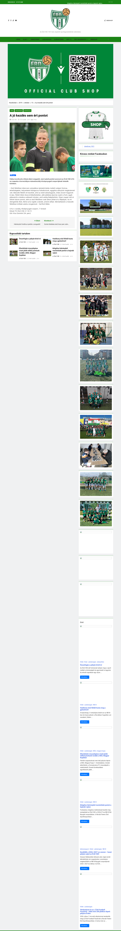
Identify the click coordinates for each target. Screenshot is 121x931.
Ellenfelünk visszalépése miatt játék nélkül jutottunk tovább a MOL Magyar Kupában (94, 756)
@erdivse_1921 (89, 146)
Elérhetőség (59, 39)
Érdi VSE (14, 120)
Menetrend (35, 39)
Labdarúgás (46, 39)
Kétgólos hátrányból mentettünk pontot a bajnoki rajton (84, 2)
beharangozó (84, 849)
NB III (95, 705)
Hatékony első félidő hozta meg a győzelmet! (92, 709)
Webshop (94, 39)
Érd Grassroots (80, 39)
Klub (25, 39)
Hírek (18, 39)
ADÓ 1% (68, 39)
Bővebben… (84, 677)
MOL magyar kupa (99, 751)
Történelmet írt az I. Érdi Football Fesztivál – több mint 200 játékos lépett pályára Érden (95, 911)
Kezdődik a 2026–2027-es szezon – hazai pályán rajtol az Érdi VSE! (96, 853)
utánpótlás (27, 110)
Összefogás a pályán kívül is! (30, 239)
